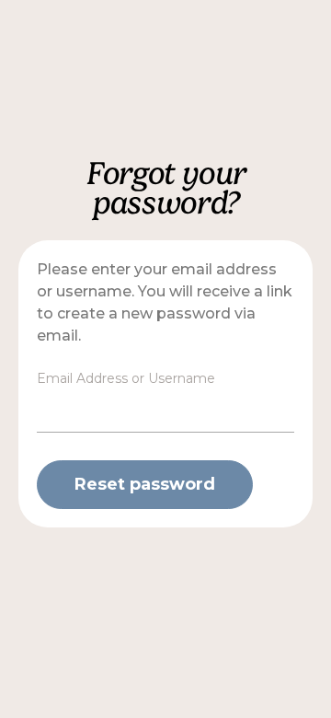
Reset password (144, 484)
